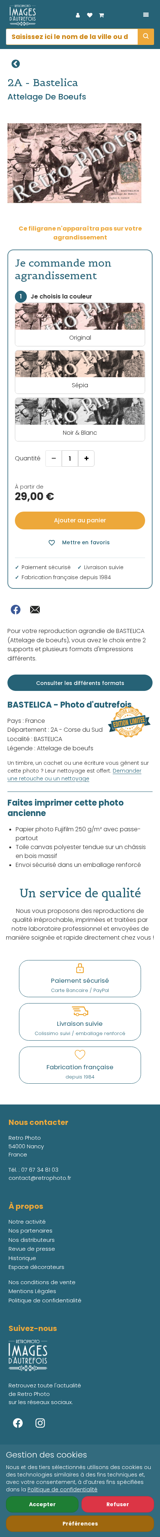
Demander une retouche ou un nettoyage (74, 774)
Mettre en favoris (78, 542)
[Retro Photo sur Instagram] (40, 1423)
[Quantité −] (53, 458)
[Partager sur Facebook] (15, 609)
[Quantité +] (86, 458)
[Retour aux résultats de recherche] (15, 64)
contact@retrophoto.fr (40, 1178)
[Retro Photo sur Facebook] (18, 1423)
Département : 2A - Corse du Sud (55, 729)
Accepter (42, 1504)
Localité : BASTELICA (34, 739)
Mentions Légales (32, 1291)
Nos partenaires (30, 1230)
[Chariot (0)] (102, 15)
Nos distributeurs (32, 1240)
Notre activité (27, 1222)
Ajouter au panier (80, 520)
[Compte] (78, 15)
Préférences (80, 1523)
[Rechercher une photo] (146, 37)
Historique (22, 1258)
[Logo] (21, 15)
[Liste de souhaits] (90, 15)
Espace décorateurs (36, 1267)
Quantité (28, 458)
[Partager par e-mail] (35, 609)
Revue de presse (32, 1249)
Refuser (117, 1504)
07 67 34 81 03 (39, 1170)
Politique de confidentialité (62, 1489)
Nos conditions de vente (42, 1282)
